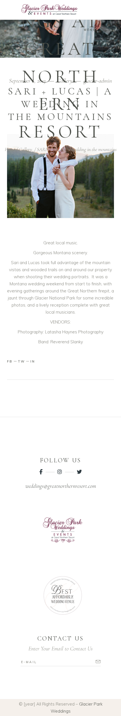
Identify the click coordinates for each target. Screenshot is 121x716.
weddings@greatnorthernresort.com (60, 486)
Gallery (25, 149)
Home (10, 149)
